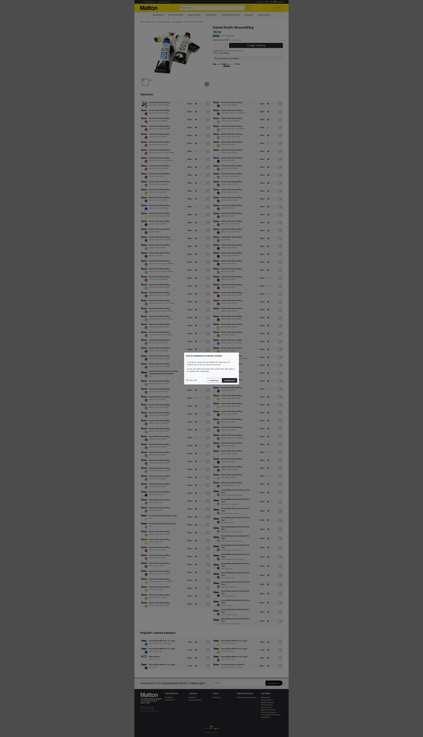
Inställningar (214, 380)
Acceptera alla (229, 380)
